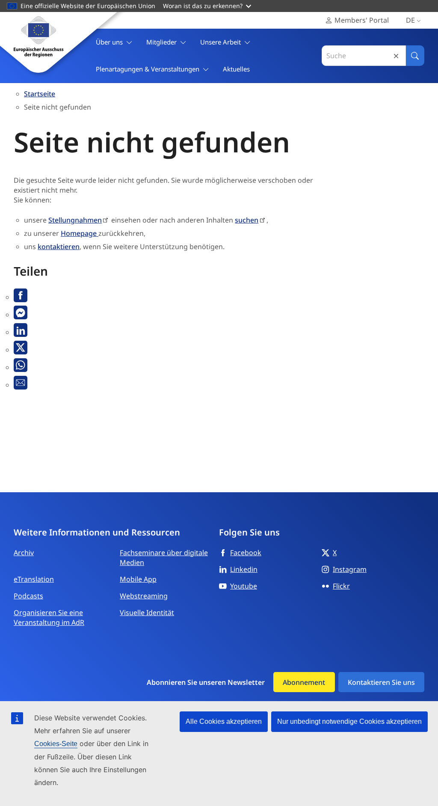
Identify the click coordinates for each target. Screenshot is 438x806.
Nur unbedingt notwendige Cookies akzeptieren (349, 721)
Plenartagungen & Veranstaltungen (147, 69)
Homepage (79, 233)
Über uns (109, 42)
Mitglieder (161, 42)
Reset (396, 56)
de (410, 20)
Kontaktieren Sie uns (381, 682)
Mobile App (138, 579)
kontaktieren (59, 246)
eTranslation (34, 579)
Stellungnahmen (75, 220)
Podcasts (28, 596)
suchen (246, 220)
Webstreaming (144, 596)
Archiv (24, 552)
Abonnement (304, 682)
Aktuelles (236, 69)
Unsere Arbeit (220, 42)
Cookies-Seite (55, 743)
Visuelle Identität (147, 612)
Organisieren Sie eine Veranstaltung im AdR (49, 617)
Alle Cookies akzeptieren (224, 721)
